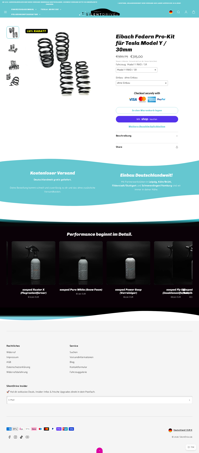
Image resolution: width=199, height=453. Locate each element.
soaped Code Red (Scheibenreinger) (123, 291)
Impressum (12, 357)
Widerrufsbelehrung (17, 372)
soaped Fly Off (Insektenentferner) (76, 291)
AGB (8, 362)
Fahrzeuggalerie (78, 372)
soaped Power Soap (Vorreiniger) (28, 291)
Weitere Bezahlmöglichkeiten (147, 126)
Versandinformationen (81, 357)
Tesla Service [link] (50, 9)
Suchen (73, 352)
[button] (5, 12)
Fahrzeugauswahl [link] (22, 9)
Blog (72, 362)
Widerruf (11, 352)
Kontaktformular (78, 367)
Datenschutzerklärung (18, 367)
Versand (132, 61)
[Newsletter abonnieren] (190, 400)
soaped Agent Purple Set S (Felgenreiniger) (170, 291)
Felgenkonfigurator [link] (24, 14)
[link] (171, 12)
